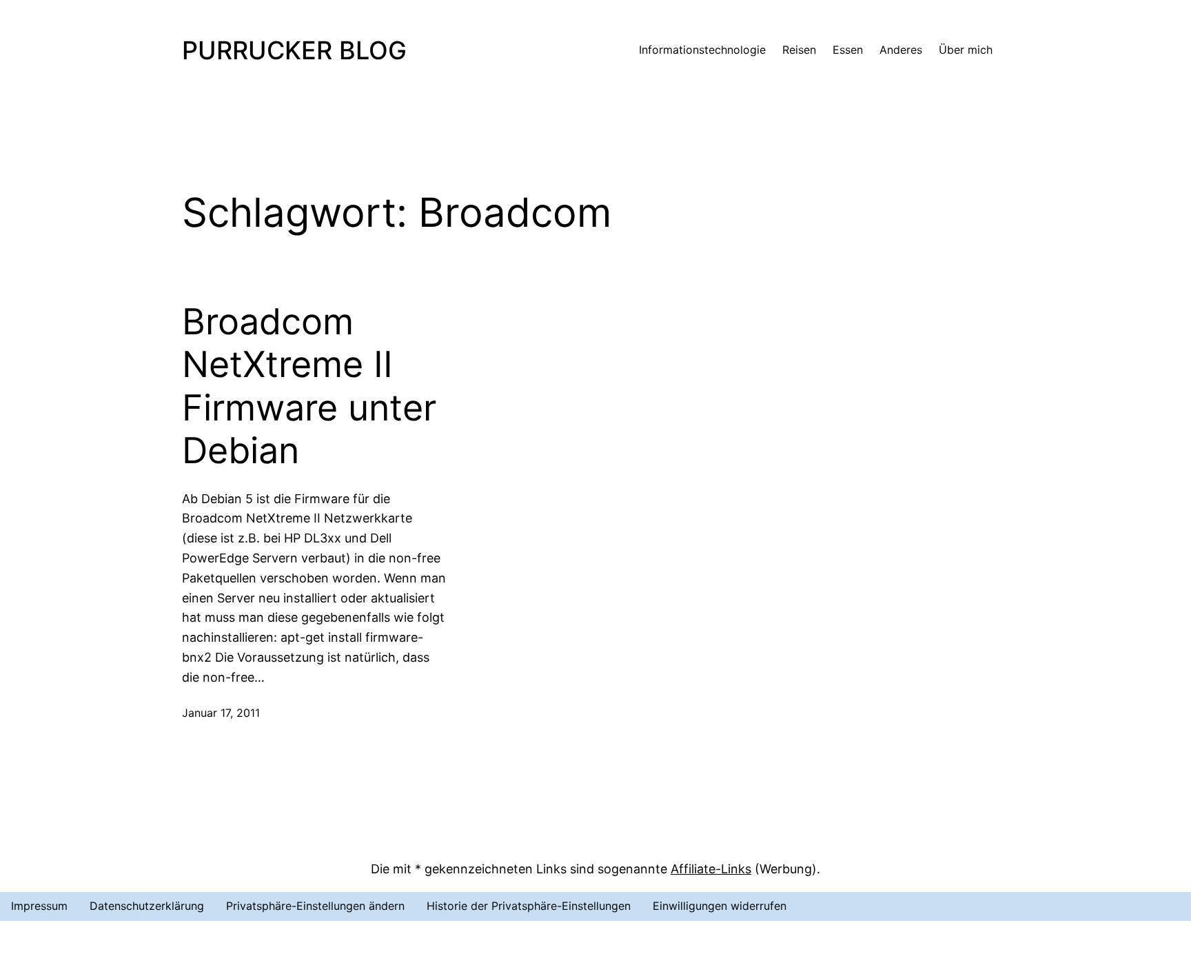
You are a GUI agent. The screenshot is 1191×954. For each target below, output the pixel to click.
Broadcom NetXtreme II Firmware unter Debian (309, 386)
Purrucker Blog (294, 50)
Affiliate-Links (711, 869)
